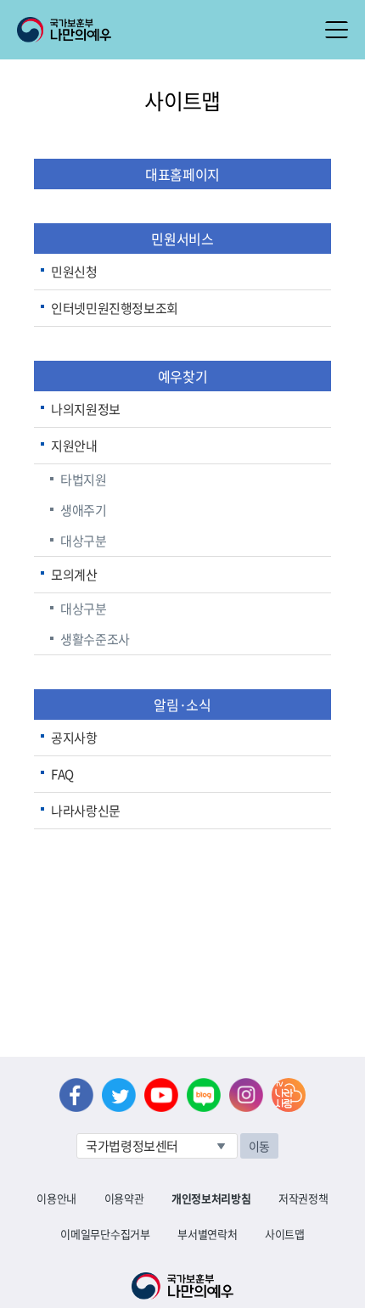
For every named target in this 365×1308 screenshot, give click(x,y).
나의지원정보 (86, 409)
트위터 (119, 1095)
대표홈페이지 (182, 174)
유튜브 (161, 1095)
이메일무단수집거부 (104, 1234)
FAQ (62, 774)
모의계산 (74, 574)
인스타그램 (246, 1095)
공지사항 (74, 737)
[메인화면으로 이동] (64, 28)
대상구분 (83, 540)
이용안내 (56, 1198)
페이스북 (76, 1095)
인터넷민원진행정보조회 (114, 308)
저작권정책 (303, 1198)
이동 (259, 1145)
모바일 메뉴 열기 (336, 29)
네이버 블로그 (204, 1095)
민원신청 (74, 271)
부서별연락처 (207, 1234)
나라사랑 (289, 1095)
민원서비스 (182, 238)
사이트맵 (285, 1234)
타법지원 (83, 479)
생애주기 (83, 510)
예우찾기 (182, 376)
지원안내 (74, 445)
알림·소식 (182, 704)
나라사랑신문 (86, 810)
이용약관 (124, 1198)
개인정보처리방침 (210, 1198)
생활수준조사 (95, 639)
